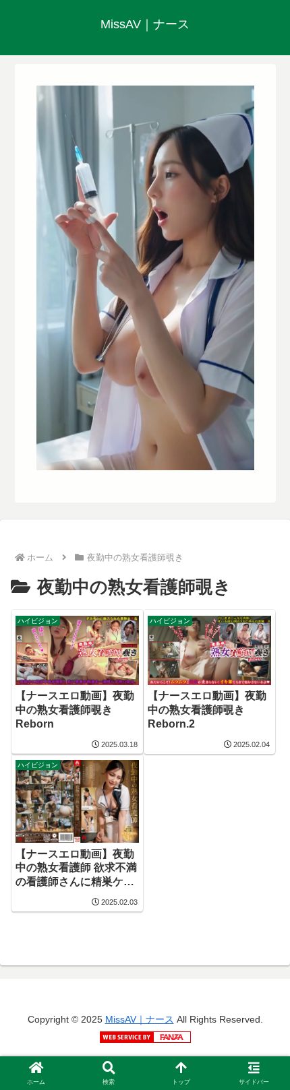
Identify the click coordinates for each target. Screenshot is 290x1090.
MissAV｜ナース (139, 1019)
